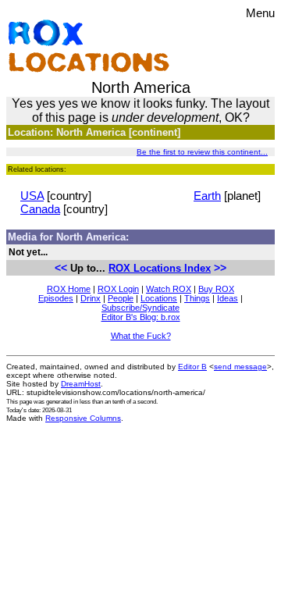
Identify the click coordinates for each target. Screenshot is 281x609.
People (120, 298)
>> (220, 268)
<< (61, 268)
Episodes (55, 298)
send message (240, 366)
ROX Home (69, 289)
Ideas (227, 298)
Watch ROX (168, 289)
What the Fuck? (141, 335)
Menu (260, 13)
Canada (40, 208)
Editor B (192, 366)
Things (197, 298)
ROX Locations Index (159, 268)
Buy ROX (216, 289)
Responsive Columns (83, 418)
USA (32, 195)
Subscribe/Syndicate (140, 307)
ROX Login (118, 289)
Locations (158, 298)
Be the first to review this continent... (202, 152)
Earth (207, 195)
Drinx (90, 298)
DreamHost (81, 383)
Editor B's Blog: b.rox (140, 317)
